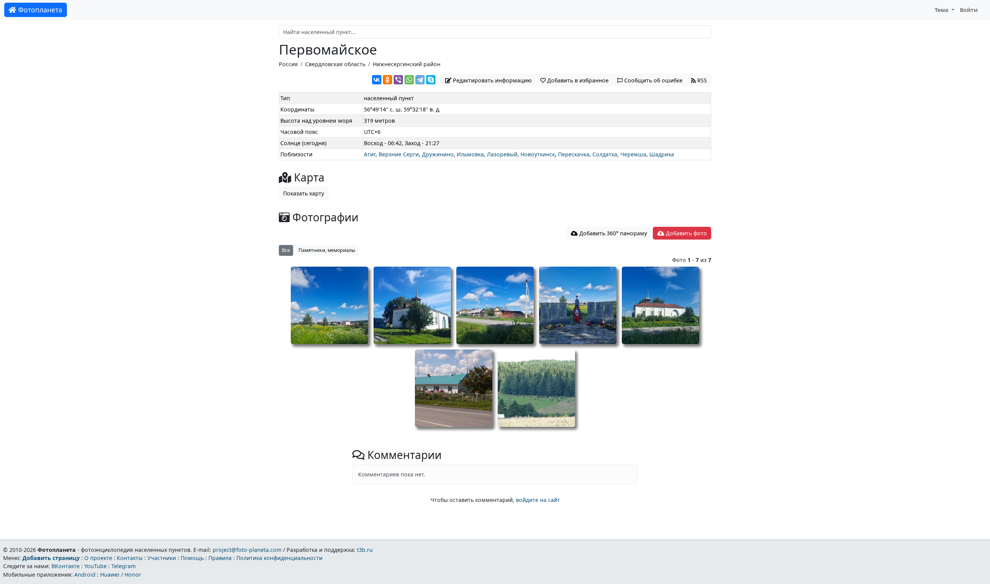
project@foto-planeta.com (247, 549)
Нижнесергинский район (406, 64)
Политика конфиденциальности (279, 558)
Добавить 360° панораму (612, 233)
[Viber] (398, 79)
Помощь (192, 558)
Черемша (633, 154)
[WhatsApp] (409, 79)
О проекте (98, 558)
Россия (288, 64)
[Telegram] (420, 79)
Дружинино (438, 154)
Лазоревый (502, 154)
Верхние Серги (399, 154)
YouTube (95, 566)
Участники (161, 558)
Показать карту (303, 193)
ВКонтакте (65, 566)
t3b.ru (365, 549)
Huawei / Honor (120, 574)
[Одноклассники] (387, 79)
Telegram (123, 566)
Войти (969, 10)
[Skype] (430, 79)
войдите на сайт (538, 500)
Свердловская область (335, 64)
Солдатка (604, 154)
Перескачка (573, 154)
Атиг (370, 154)
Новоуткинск (538, 154)
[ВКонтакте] (376, 79)
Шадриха (661, 154)
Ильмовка (470, 154)
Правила (220, 558)
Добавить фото (685, 233)
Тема (942, 10)
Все (286, 250)
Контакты (130, 558)
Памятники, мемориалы (327, 250)
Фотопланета (39, 9)
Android (85, 574)
